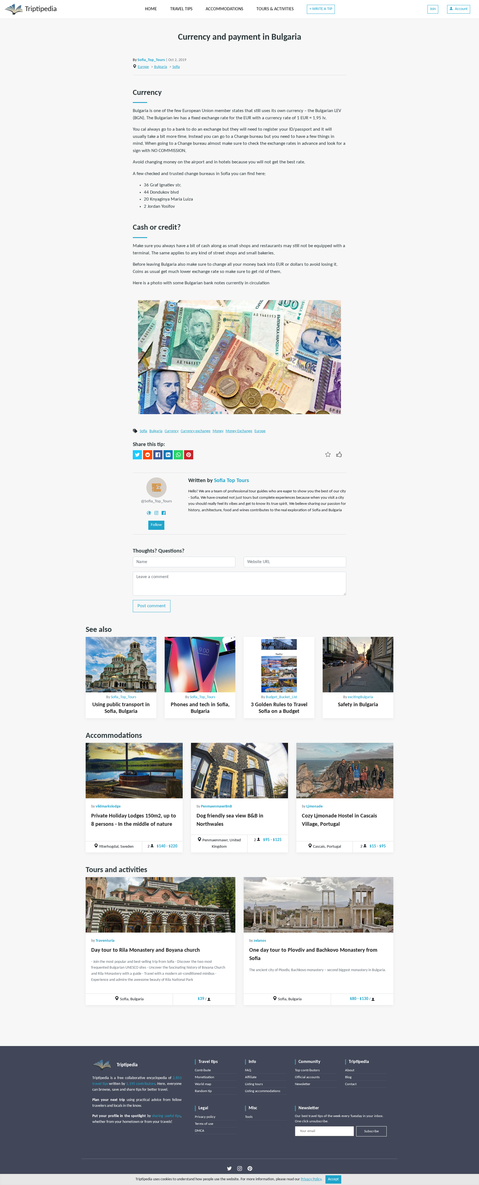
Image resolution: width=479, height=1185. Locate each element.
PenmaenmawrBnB (216, 806)
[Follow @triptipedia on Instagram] (240, 1168)
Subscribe (371, 1131)
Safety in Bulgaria (358, 705)
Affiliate (250, 1077)
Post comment (151, 606)
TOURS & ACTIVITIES (275, 9)
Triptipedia (40, 9)
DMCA (199, 1131)
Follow (156, 525)
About (349, 1070)
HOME (151, 9)
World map (203, 1084)
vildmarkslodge (108, 806)
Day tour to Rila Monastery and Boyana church (145, 950)
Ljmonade (314, 806)
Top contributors (307, 1070)
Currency (172, 431)
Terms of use (204, 1124)
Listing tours (254, 1084)
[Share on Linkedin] (168, 455)
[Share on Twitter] (137, 455)
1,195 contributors (140, 1084)
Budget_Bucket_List (281, 697)
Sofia (176, 67)
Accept (333, 1179)
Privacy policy (205, 1117)
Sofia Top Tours (231, 480)
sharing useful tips (166, 1116)
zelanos (260, 941)
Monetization (204, 1077)
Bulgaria (160, 67)
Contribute (203, 1070)
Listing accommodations (262, 1091)
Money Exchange (239, 431)
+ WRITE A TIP (320, 9)
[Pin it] (188, 455)
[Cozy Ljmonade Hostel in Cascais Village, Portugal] (344, 770)
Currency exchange (195, 431)
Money (218, 431)
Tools (249, 1117)
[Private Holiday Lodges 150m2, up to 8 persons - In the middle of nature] (134, 770)
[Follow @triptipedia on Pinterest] (250, 1168)
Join (433, 9)
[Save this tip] (328, 454)
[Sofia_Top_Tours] (156, 487)
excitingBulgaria (360, 697)
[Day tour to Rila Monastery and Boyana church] (160, 905)
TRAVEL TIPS (181, 9)
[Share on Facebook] (157, 455)
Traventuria (105, 941)
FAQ (248, 1070)
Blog (348, 1077)
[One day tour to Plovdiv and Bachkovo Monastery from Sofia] (318, 905)
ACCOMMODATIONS (224, 9)
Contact (350, 1084)
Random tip (203, 1091)
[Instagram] (156, 512)
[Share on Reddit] (147, 455)
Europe (143, 67)
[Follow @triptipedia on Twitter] (229, 1168)
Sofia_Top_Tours (151, 60)
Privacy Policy (311, 1179)
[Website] (149, 512)
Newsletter (302, 1084)
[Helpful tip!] (339, 454)
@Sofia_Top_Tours (156, 501)
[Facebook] (163, 512)
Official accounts (307, 1077)
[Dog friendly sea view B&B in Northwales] (239, 770)
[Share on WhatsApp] (178, 455)
